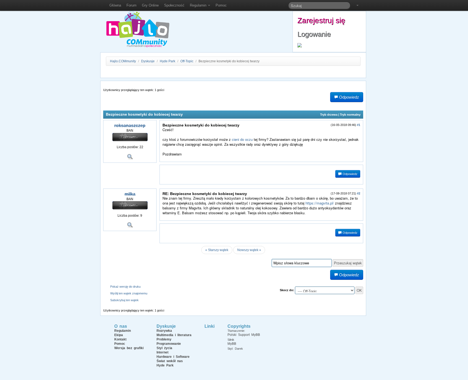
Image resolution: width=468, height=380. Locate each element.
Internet (162, 352)
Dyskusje (148, 61)
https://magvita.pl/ (320, 203)
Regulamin (198, 5)
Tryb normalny (350, 114)
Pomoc (221, 5)
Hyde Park (167, 61)
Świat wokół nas (170, 361)
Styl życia (164, 348)
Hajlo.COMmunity (123, 61)
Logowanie (314, 34)
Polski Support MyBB (243, 335)
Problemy (164, 339)
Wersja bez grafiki (129, 348)
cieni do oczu (242, 139)
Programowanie (169, 344)
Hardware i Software (173, 357)
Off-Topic (186, 61)
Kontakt (120, 339)
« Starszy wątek (216, 250)
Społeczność (174, 5)
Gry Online (150, 5)
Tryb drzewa (328, 114)
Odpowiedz (350, 174)
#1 (358, 124)
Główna (115, 5)
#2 (358, 193)
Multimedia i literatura (174, 335)
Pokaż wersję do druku (125, 286)
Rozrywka (164, 331)
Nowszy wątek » (249, 250)
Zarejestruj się (321, 20)
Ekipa (118, 335)
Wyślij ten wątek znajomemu (128, 293)
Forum (131, 5)
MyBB (231, 344)
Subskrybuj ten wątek (124, 300)
